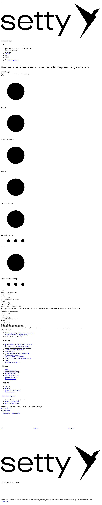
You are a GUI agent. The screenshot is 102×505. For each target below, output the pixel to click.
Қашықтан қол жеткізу (12, 362)
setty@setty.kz (5, 410)
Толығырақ (4, 501)
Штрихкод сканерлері (12, 372)
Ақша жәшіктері (10, 373)
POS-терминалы (10, 370)
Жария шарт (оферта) (12, 401)
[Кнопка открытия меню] (5, 62)
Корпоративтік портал (12, 355)
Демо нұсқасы (9, 392)
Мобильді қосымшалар (12, 390)
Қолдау (7, 53)
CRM (6, 360)
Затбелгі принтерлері (12, 375)
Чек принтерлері (10, 379)
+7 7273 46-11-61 (6, 408)
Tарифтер (8, 52)
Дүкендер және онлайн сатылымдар (17, 346)
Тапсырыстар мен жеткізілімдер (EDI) (18, 358)
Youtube (35, 428)
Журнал (7, 388)
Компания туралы (8, 396)
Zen (2, 428)
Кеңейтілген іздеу (11, 50)
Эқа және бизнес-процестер (14, 357)
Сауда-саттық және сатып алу (15, 349)
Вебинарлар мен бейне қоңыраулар (17, 353)
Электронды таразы (11, 377)
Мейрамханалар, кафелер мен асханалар (18, 344)
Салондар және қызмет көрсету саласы (18, 348)
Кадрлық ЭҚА (10, 351)
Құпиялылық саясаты (12, 403)
